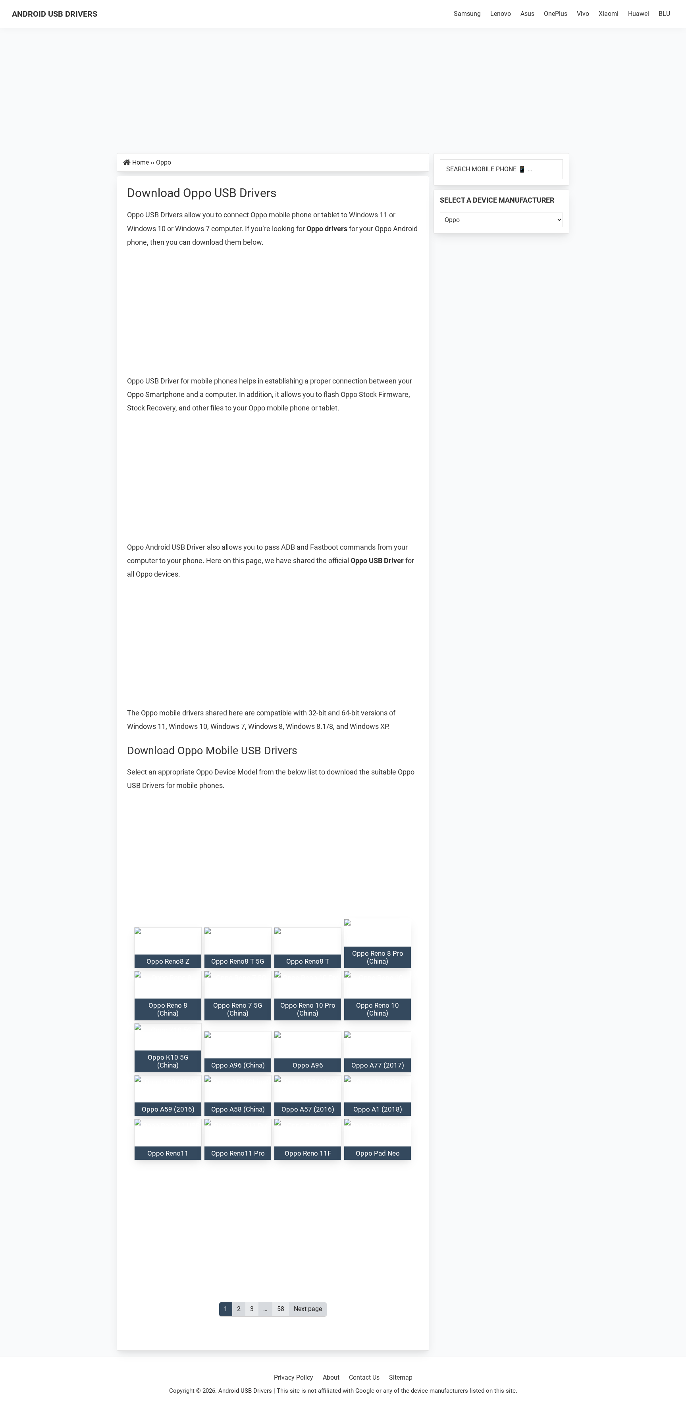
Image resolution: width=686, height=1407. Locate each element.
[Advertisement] (343, 94)
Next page (308, 1309)
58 (283, 1309)
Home (140, 162)
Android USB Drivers (54, 14)
